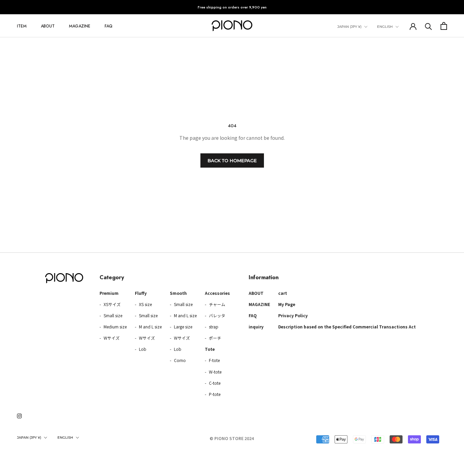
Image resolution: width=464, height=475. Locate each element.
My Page (286, 304)
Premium (109, 293)
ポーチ (214, 338)
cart (282, 293)
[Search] (428, 26)
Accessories (217, 293)
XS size (145, 304)
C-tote (214, 383)
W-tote (214, 372)
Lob (142, 349)
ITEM (21, 26)
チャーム (216, 304)
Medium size (115, 326)
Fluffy (141, 293)
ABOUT (48, 26)
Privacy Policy (293, 315)
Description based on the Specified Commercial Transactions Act (347, 326)
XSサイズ (112, 304)
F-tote (214, 360)
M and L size (150, 326)
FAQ (108, 26)
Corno (179, 360)
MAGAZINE (79, 26)
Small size (112, 315)
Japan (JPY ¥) (349, 26)
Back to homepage (232, 160)
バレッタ (216, 315)
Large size (182, 326)
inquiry (256, 326)
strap (213, 326)
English (385, 26)
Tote (210, 349)
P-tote (214, 394)
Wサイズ (111, 338)
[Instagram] (19, 415)
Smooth (178, 293)
